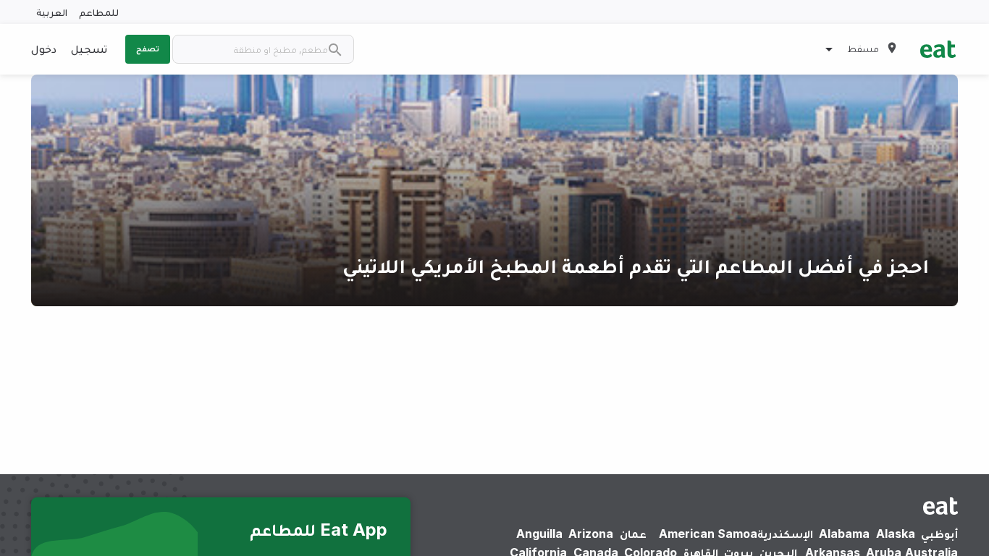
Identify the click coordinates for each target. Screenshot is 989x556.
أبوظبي (939, 533)
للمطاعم (99, 12)
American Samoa (708, 533)
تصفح (147, 48)
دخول (43, 48)
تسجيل (89, 48)
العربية (51, 12)
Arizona (590, 533)
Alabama (844, 533)
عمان (633, 533)
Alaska (895, 533)
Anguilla (539, 533)
